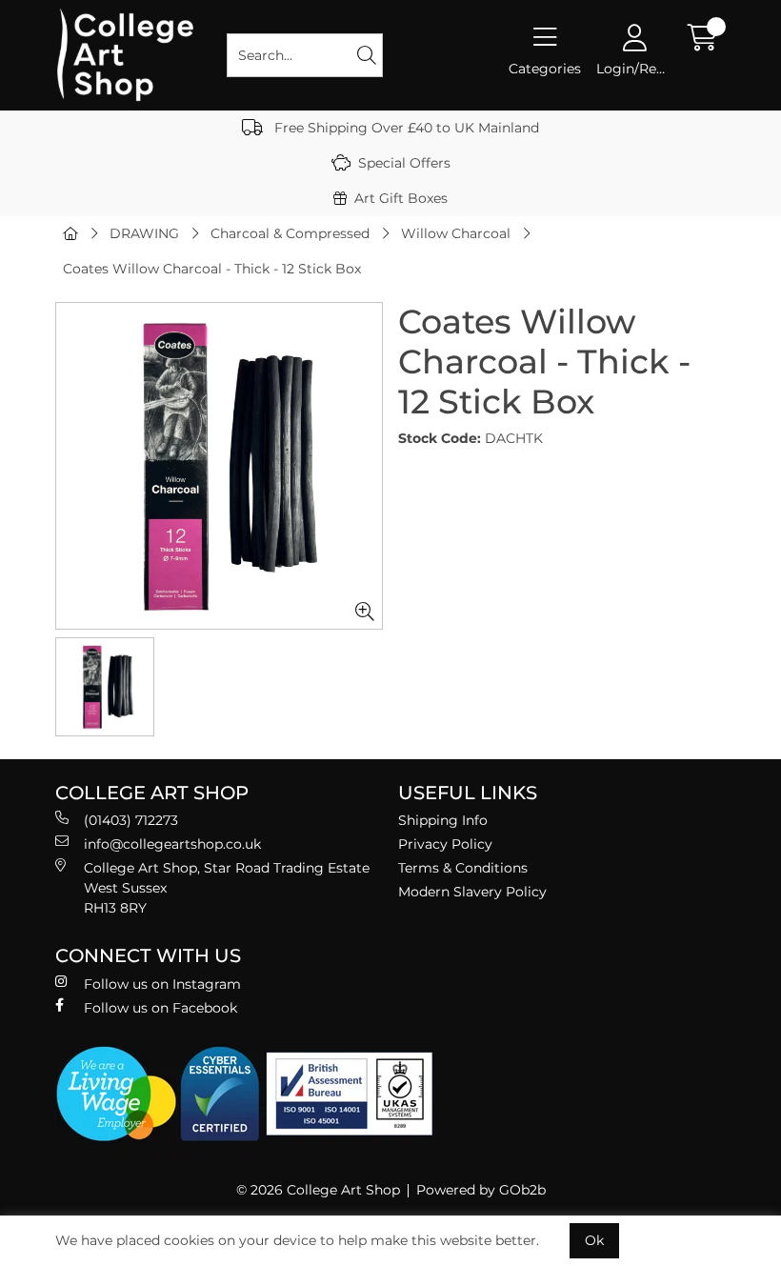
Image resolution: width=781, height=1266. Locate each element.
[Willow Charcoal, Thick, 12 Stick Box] (219, 466)
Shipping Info (443, 820)
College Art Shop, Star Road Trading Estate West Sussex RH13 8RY (227, 887)
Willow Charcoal (456, 233)
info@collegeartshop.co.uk (172, 844)
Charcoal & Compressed (290, 233)
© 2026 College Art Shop (318, 1189)
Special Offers (404, 162)
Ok (594, 1240)
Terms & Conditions (463, 867)
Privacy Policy (445, 844)
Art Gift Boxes (401, 198)
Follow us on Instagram (162, 984)
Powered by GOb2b (481, 1189)
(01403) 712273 (131, 820)
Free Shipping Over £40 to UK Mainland (404, 127)
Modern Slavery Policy (472, 891)
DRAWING (144, 233)
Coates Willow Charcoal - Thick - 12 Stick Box (212, 268)
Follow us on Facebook (160, 1007)
